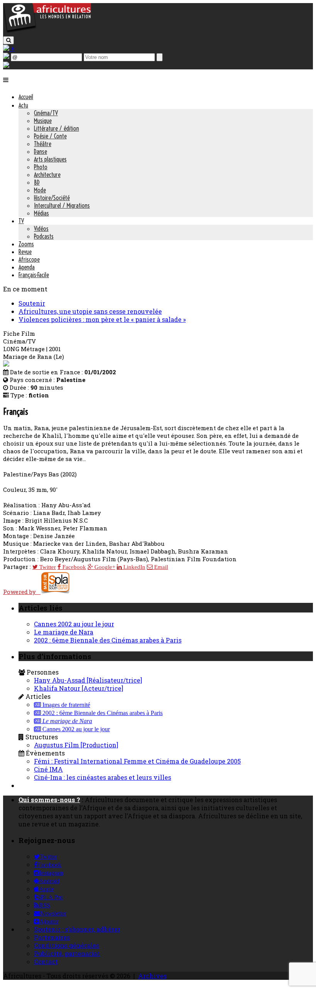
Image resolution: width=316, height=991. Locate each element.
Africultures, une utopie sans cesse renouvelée (90, 311)
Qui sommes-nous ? (49, 800)
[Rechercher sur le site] (8, 40)
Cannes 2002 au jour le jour (74, 624)
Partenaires (52, 937)
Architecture (47, 174)
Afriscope (29, 259)
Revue (25, 252)
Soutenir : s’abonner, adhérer (77, 929)
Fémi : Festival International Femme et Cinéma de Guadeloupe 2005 (137, 761)
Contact (46, 961)
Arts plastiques (50, 159)
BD (37, 182)
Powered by (21, 592)
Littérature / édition (56, 128)
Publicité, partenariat (67, 953)
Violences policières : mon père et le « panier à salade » (102, 319)
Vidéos (41, 228)
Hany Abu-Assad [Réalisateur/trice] (88, 680)
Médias (41, 213)
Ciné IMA (48, 769)
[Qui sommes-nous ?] (6, 65)
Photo (40, 167)
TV (21, 221)
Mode (40, 190)
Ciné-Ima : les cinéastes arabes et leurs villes (102, 777)
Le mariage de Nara (63, 632)
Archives (152, 976)
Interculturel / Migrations (62, 205)
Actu (23, 105)
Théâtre (42, 144)
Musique (43, 121)
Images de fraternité (65, 705)
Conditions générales (66, 945)
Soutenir (31, 303)
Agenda (26, 267)
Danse (40, 151)
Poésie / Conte (50, 136)
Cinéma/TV (46, 113)
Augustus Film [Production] (76, 745)
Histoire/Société (52, 198)
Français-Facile (33, 275)
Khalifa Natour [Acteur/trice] (78, 688)
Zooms (26, 244)
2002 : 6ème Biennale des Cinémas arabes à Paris (108, 640)
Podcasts (44, 236)
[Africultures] (47, 31)
